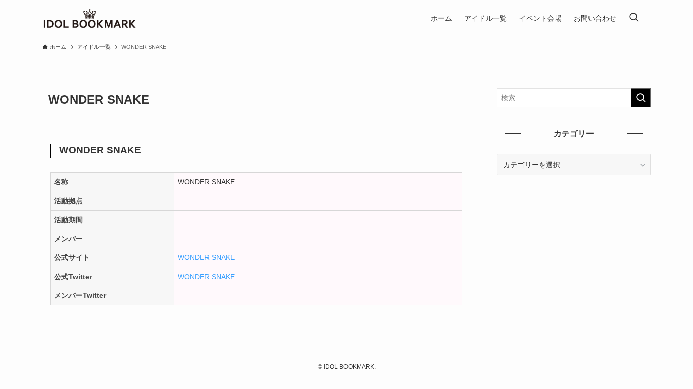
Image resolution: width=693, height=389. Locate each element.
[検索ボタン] (633, 18)
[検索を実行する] (641, 97)
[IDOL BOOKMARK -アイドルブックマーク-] (89, 18)
